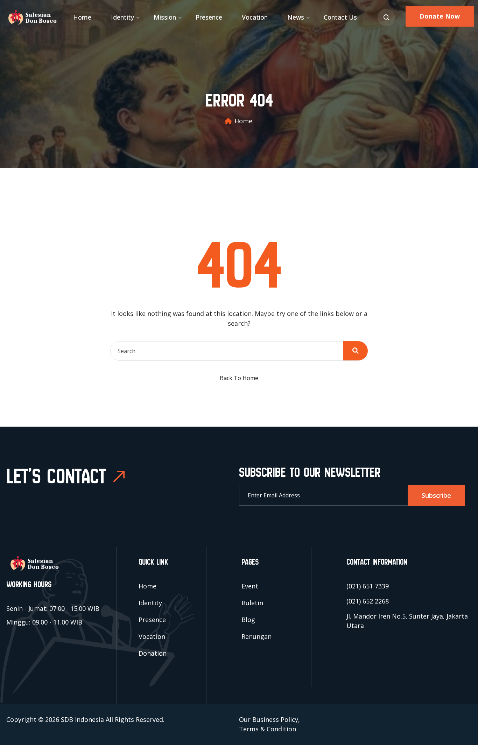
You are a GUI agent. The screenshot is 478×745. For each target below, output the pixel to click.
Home (82, 17)
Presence (209, 17)
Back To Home (239, 378)
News (295, 17)
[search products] (386, 17)
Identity (122, 17)
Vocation (255, 17)
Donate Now (440, 16)
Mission (165, 17)
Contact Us (340, 17)
